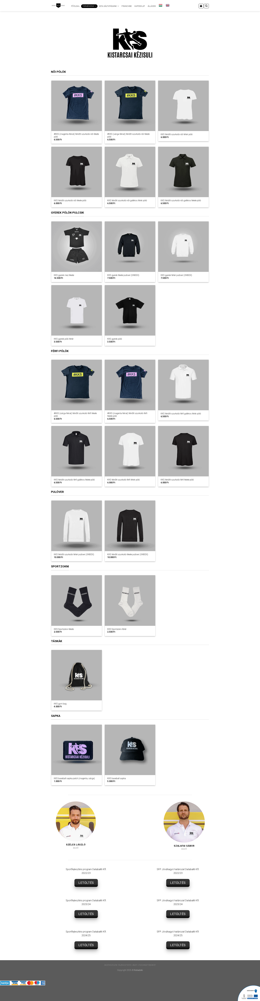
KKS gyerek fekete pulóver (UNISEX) (123, 275)
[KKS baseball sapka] (130, 750)
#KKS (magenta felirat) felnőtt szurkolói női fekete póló (76, 135)
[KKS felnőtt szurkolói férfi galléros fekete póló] (76, 451)
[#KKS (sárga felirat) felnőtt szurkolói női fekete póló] (130, 106)
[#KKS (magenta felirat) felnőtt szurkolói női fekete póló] (76, 106)
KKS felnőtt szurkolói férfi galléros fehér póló (181, 413)
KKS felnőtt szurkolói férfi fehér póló (123, 480)
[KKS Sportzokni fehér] (130, 600)
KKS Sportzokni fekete (64, 629)
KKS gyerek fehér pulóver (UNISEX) (176, 275)
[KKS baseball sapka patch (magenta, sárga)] (76, 750)
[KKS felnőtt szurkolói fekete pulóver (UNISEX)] (130, 525)
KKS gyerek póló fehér (64, 339)
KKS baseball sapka (116, 778)
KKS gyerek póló (114, 339)
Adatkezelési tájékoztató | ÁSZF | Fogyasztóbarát (130, 965)
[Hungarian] (160, 5)
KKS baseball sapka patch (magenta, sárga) (74, 778)
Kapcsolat (140, 6)
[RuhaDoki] (58, 5)
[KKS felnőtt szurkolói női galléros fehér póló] (130, 172)
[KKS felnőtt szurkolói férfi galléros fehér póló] (183, 385)
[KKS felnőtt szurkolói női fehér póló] (183, 106)
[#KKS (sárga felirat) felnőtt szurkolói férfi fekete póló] (76, 385)
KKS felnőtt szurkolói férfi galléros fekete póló (74, 480)
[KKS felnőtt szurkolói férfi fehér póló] (130, 451)
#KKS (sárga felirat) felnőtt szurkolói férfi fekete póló (75, 414)
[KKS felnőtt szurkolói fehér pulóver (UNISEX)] (76, 525)
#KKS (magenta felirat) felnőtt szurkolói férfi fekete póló (127, 414)
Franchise (127, 6)
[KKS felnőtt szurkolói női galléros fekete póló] (183, 172)
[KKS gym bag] (76, 675)
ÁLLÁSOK (152, 6)
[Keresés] (206, 6)
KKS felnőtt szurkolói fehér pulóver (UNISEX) (74, 554)
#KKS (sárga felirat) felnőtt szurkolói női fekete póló (128, 135)
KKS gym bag (60, 703)
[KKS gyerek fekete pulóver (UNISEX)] (130, 246)
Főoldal (75, 6)
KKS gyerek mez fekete (64, 275)
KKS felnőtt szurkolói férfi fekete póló (177, 480)
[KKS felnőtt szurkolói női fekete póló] (76, 172)
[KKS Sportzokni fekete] (76, 600)
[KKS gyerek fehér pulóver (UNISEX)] (183, 246)
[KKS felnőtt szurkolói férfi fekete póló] (183, 451)
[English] (168, 5)
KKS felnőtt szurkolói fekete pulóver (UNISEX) (127, 554)
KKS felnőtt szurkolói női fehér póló (177, 134)
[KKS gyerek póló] (130, 310)
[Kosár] (201, 6)
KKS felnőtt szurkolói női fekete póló (70, 200)
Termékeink (88, 6)
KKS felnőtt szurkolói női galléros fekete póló (181, 200)
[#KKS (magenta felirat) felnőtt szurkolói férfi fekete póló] (130, 385)
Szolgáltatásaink (108, 6)
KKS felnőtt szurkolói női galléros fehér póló (127, 200)
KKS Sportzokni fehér (117, 629)
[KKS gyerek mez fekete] (76, 246)
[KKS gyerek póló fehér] (76, 310)
